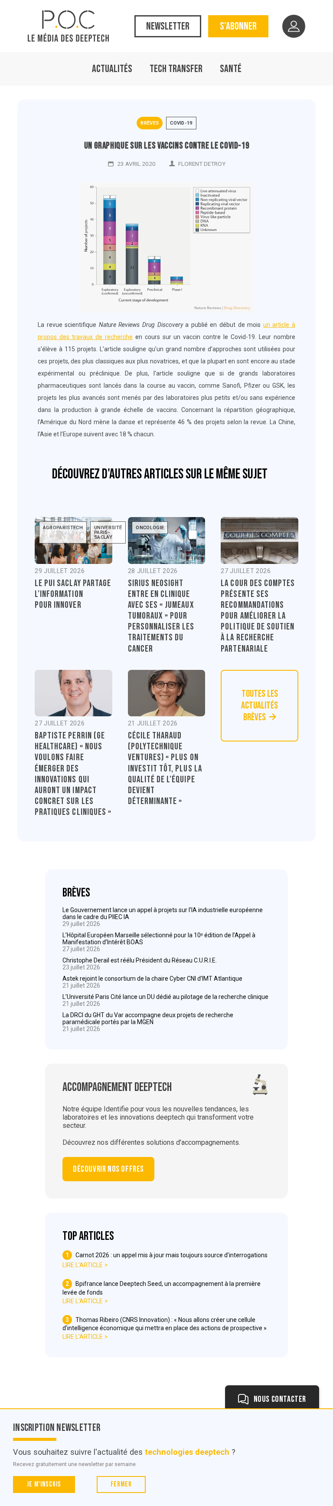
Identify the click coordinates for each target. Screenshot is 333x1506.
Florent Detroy (201, 163)
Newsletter (167, 26)
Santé (231, 69)
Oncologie (150, 528)
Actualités (112, 69)
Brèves (149, 123)
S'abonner (238, 26)
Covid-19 (181, 123)
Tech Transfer (176, 69)
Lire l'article (82, 1265)
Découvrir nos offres (108, 1169)
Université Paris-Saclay (108, 532)
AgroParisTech (63, 528)
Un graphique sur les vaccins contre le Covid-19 (166, 145)
